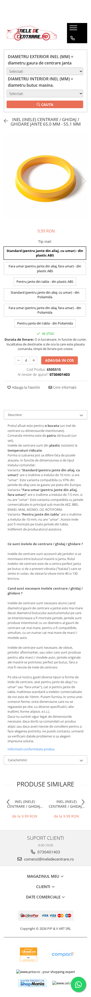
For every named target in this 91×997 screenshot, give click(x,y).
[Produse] (74, 29)
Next (83, 181)
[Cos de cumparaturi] (72, 48)
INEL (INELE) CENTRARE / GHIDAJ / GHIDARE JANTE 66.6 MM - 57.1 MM (24, 804)
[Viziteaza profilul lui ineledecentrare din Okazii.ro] (28, 954)
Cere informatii (64, 387)
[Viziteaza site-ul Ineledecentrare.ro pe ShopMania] (32, 983)
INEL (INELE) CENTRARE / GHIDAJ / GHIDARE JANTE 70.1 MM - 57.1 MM (66, 804)
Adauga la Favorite (25, 387)
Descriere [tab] (15, 414)
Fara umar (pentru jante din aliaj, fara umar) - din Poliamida (45, 310)
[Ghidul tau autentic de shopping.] (62, 954)
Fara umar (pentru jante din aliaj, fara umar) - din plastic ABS (45, 268)
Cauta (46, 104)
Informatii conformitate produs (31, 749)
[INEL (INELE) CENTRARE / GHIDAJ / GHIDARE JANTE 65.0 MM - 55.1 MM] (45, 176)
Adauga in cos (59, 360)
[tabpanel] (45, 176)
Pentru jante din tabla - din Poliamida (45, 323)
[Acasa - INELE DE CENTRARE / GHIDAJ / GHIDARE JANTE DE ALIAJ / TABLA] (31, 33)
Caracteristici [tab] (17, 760)
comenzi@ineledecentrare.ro (48, 859)
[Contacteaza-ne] (72, 38)
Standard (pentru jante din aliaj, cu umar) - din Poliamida (45, 294)
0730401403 (48, 851)
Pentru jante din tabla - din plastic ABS (44, 281)
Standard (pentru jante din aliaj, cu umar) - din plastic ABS (45, 253)
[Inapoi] (4, 121)
